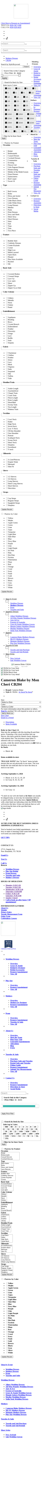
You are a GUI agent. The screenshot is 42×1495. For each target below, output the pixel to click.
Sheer (10, 283)
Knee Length (13, 400)
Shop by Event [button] (7, 1365)
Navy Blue (12, 541)
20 (18, 101)
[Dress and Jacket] (7, 1167)
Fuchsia (11, 557)
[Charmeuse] (5, 1215)
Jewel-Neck (12, 426)
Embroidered (13, 327)
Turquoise (11, 532)
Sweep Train (12, 405)
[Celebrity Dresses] (8, 1176)
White (10, 587)
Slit (9, 264)
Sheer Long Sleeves (15, 484)
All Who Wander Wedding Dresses (23, 618)
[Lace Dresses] (7, 1169)
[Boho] (7, 1165)
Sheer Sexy (12, 217)
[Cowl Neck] (7, 1235)
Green (10, 525)
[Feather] (5, 1219)
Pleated (10, 257)
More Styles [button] (5, 1430)
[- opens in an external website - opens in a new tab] (21, 17)
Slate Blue (12, 537)
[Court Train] (6, 1231)
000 (9, 88)
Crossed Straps (13, 276)
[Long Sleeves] (8, 1260)
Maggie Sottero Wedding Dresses (22, 626)
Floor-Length (13, 398)
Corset (10, 248)
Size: (3, 700)
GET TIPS (5, 837)
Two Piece (12, 231)
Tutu (9, 228)
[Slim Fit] (6, 1252)
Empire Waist (13, 462)
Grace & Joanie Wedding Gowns (22, 624)
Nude (10, 574)
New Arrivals (15, 658)
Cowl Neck (12, 419)
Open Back (12, 255)
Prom (12, 607)
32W (32, 123)
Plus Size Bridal (12, 871)
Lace (10, 336)
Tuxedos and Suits (17, 610)
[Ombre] (4, 1200)
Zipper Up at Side (14, 288)
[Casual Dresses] (10, 1157)
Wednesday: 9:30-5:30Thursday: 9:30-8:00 (14, 891)
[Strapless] (7, 1272)
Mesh (10, 364)
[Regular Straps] (7, 1268)
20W (32, 114)
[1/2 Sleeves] (8, 1256)
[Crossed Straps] (7, 1186)
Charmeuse (12, 353)
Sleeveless (12, 488)
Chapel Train (13, 393)
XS (19, 127)
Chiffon (11, 355)
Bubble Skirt (12, 241)
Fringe (10, 334)
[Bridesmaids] (10, 1155)
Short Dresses (13, 219)
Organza (11, 367)
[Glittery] (4, 1194)
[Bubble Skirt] (8, 1174)
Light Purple (12, 548)
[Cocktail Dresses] (10, 1159)
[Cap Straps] (7, 1266)
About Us (4, 908)
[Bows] (6, 1209)
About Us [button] (9, 1031)
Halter (10, 422)
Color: (3, 704)
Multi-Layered (13, 252)
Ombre (10, 305)
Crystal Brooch (13, 324)
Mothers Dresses (16, 605)
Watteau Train (13, 409)
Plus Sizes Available (15, 259)
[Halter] (7, 1237)
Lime (10, 527)
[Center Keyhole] (8, 1178)
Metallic (11, 300)
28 (27, 105)
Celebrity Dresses (14, 243)
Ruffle (10, 338)
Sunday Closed (12, 898)
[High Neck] (7, 1239)
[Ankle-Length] (6, 1225)
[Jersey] (5, 1221)
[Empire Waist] (6, 1248)
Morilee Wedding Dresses (19, 628)
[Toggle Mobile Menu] (2, 951)
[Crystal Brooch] (6, 1210)
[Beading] (6, 1207)
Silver (10, 585)
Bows (10, 322)
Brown (10, 578)
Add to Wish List (7, 713)
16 (27, 97)
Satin (10, 369)
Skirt (9, 221)
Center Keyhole (14, 245)
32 (18, 110)
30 (8, 110)
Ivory (10, 571)
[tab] (23, 604)
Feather (10, 329)
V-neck (10, 449)
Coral (10, 569)
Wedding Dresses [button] (12, 959)
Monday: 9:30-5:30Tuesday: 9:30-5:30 (13, 886)
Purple (10, 544)
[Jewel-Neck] (7, 1241)
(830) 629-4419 (15, 27)
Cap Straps (12, 498)
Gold (10, 576)
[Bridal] (10, 1153)
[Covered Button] (7, 1184)
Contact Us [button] (10, 1078)
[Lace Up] (7, 1188)
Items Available (11, 724)
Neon (10, 303)
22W (9, 118)
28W (9, 123)
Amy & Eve (14, 620)
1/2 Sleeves (12, 477)
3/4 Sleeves (12, 479)
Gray (10, 583)
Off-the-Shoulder (14, 431)
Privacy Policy (6, 912)
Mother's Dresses (12, 877)
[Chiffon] (5, 1217)
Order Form (5, 916)
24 (8, 105)
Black (10, 581)
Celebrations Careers (9, 918)
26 (18, 105)
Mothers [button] (9, 996)
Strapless (11, 445)
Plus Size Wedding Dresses (20, 643)
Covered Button (14, 274)
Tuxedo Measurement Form (11, 914)
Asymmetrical (13, 391)
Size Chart (5, 716)
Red (9, 564)
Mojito (10, 520)
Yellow (10, 518)
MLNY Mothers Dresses (19, 639)
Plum (10, 562)
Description (10, 722)
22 (27, 101)
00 (19, 88)
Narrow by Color (11, 514)
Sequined (11, 371)
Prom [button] (8, 1013)
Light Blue (12, 534)
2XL (35, 131)
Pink (9, 553)
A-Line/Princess (14, 460)
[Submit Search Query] (27, 1093)
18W (21, 114)
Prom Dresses (11, 873)
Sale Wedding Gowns (18, 660)
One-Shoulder (13, 433)
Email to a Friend (7, 718)
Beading (11, 320)
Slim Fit (11, 467)
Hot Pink (11, 555)
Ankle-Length (13, 389)
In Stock (29, 692)
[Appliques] (6, 1205)
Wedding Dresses (16, 603)
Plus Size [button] (9, 981)
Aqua (10, 530)
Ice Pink (11, 550)
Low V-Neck (13, 429)
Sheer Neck (12, 443)
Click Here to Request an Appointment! (15, 23)
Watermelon (12, 560)
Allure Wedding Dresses (19, 616)
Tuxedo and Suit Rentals (19, 652)
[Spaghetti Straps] (7, 1270)
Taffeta (10, 376)
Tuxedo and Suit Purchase (20, 650)
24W (21, 118)
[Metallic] (4, 1196)
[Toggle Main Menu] (2, 43)
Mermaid (11, 464)
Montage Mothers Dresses (20, 641)
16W (9, 114)
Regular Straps (13, 501)
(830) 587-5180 (15, 25)
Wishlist (4, 910)
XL (25, 131)
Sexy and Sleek (13, 214)
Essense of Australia (17, 622)
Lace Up (11, 279)
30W (21, 123)
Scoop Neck (12, 440)
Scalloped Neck (14, 438)
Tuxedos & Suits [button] (12, 1054)
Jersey (10, 360)
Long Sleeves (13, 481)
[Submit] (26, 44)
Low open (12, 281)
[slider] (37, 1106)
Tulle (10, 378)
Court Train (12, 395)
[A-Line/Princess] (6, 1246)
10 (32, 93)
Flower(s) (11, 331)
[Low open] (7, 1190)
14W (28, 110)
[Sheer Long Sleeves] (8, 1262)
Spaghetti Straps (14, 503)
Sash (9, 340)
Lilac (10, 546)
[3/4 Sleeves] (8, 1258)
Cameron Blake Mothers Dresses (22, 637)
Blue (10, 539)
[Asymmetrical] (6, 1227)
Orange (11, 567)
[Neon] (4, 1198)
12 (8, 97)
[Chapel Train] (6, 1229)
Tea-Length (12, 407)
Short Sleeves (13, 486)
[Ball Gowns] (7, 1163)
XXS (9, 127)
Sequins (11, 343)
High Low (12, 250)
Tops (10, 226)
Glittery (11, 298)
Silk (9, 374)
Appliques (12, 317)
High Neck (12, 424)
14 (18, 97)
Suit (9, 224)
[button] (35, 63)
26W (32, 118)
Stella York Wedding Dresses (21, 631)
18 (8, 101)
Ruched (11, 262)
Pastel (10, 307)
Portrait (10, 436)
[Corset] (8, 1180)
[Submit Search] (26, 50)
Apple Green (13, 523)
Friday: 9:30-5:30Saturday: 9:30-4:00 (13, 895)
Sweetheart (12, 447)
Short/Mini (12, 402)
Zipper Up (12, 286)
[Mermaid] (6, 1250)
